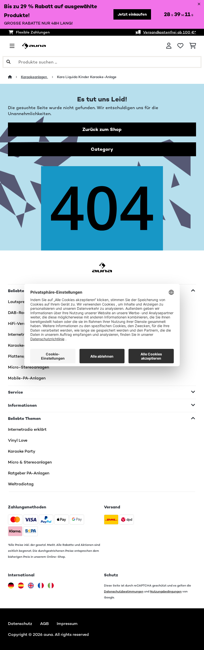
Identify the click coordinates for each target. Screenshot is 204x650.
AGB (44, 623)
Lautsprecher (20, 301)
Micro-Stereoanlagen (28, 367)
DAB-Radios (20, 312)
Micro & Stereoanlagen (30, 462)
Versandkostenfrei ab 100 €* (169, 32)
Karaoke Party (21, 451)
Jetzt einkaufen (132, 14)
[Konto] (168, 45)
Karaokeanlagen (34, 77)
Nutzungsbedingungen (166, 591)
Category (102, 149)
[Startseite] (14, 77)
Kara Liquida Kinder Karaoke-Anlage (86, 77)
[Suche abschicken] (8, 62)
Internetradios (21, 334)
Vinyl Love (17, 440)
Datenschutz (20, 623)
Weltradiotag (21, 484)
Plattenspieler (21, 356)
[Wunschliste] (180, 45)
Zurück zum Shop (102, 129)
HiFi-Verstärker (22, 323)
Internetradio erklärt (27, 429)
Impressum (67, 623)
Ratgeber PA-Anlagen (28, 473)
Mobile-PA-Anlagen (27, 378)
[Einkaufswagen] (192, 45)
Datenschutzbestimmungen (123, 591)
